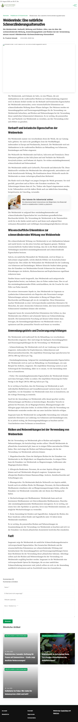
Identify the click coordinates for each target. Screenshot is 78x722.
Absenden (8, 621)
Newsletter (5, 714)
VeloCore (56, 713)
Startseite (6, 15)
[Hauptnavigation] (74, 5)
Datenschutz (32, 718)
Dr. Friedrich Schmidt (10, 38)
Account (4, 711)
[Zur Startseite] (8, 7)
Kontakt (30, 711)
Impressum (31, 714)
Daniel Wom (64, 711)
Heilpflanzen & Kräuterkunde (19, 15)
